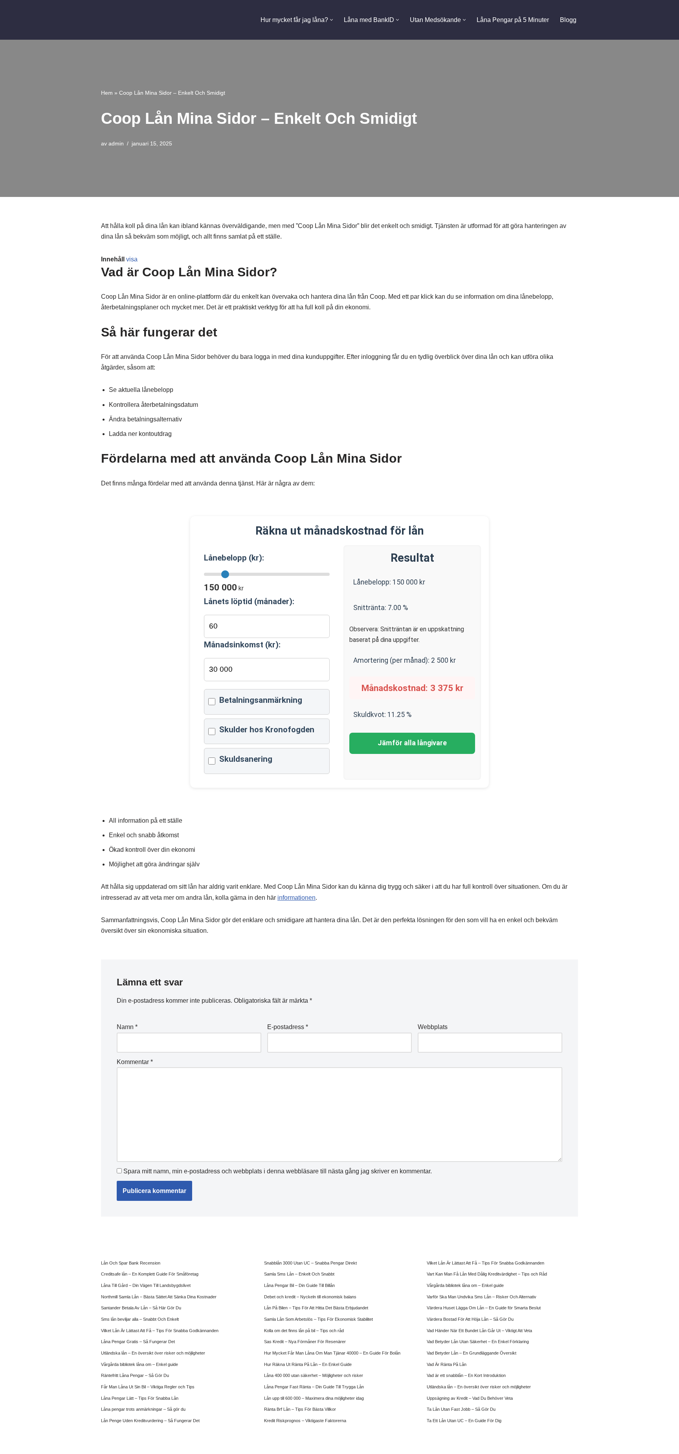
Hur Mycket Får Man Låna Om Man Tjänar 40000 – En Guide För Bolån (332, 1353)
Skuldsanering (245, 759)
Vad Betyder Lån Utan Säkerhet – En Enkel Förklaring (478, 1341)
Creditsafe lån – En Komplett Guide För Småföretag (149, 1274)
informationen (296, 897)
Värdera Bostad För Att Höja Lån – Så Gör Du (470, 1319)
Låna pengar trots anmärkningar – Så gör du (143, 1409)
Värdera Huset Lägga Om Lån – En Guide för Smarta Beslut (484, 1307)
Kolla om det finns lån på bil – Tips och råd (304, 1330)
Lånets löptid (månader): (249, 601)
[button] (331, 19)
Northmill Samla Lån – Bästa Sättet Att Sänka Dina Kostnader (159, 1296)
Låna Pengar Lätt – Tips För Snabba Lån (139, 1398)
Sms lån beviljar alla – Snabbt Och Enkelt (140, 1319)
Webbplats (433, 1027)
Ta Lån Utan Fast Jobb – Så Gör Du (461, 1409)
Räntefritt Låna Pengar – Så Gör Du (135, 1375)
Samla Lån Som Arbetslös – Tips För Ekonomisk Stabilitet (318, 1319)
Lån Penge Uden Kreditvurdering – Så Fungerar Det (150, 1420)
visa (132, 259)
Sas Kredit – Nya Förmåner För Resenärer (305, 1341)
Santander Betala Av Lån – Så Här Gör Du (141, 1307)
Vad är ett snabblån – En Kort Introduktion (466, 1375)
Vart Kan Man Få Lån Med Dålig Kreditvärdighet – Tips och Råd (487, 1274)
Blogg (568, 20)
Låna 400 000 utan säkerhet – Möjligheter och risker (313, 1375)
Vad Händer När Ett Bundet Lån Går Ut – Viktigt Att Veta (479, 1330)
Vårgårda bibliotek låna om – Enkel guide (139, 1364)
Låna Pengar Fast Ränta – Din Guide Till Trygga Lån (314, 1386)
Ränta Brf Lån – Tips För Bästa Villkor (300, 1409)
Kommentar (135, 1062)
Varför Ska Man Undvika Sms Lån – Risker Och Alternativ (481, 1296)
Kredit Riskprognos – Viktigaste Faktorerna (305, 1420)
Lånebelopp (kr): (234, 557)
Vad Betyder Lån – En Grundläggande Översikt (471, 1353)
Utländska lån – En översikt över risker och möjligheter (153, 1353)
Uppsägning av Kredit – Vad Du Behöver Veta (470, 1398)
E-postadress (287, 1027)
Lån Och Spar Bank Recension (130, 1263)
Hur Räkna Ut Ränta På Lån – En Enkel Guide (308, 1364)
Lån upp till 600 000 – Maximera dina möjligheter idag (314, 1398)
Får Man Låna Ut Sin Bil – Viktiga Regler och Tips (148, 1386)
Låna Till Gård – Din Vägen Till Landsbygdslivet (146, 1285)
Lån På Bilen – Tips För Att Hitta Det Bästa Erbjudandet (316, 1307)
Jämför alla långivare (412, 743)
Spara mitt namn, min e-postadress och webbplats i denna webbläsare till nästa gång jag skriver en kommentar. (277, 1171)
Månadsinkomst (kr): (242, 644)
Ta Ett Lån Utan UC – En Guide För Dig (464, 1420)
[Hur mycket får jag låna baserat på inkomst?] (143, 20)
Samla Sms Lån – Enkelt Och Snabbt (299, 1274)
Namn (127, 1027)
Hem (107, 93)
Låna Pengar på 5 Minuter (513, 20)
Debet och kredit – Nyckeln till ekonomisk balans (310, 1296)
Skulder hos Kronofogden (266, 729)
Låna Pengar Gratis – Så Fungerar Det (138, 1341)
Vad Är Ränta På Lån (446, 1364)
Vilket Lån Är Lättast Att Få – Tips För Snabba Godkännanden (159, 1330)
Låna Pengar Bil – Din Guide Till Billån (299, 1285)
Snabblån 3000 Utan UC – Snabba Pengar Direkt (310, 1263)
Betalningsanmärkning (260, 700)
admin (116, 143)
